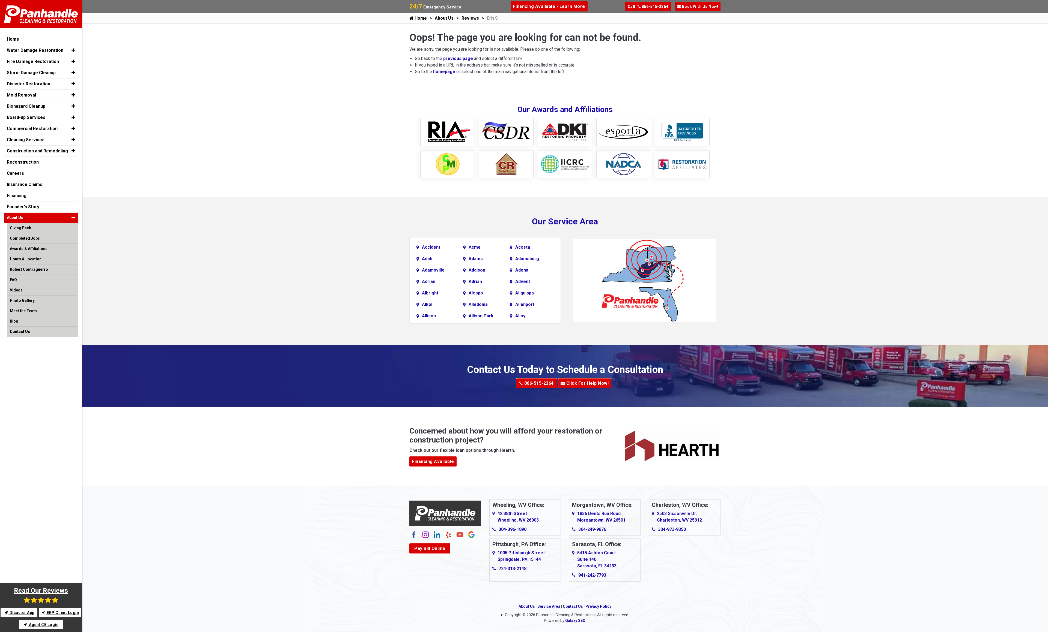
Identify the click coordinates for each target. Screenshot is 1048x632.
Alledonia (478, 304)
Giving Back (20, 228)
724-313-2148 (512, 568)
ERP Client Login (62, 612)
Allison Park (481, 315)
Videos (16, 290)
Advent (522, 281)
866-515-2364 (538, 383)
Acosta (522, 247)
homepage (444, 71)
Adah (427, 258)
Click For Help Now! (587, 383)
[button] (73, 50)
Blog (14, 321)
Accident (431, 247)
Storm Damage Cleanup (31, 72)
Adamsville (433, 270)
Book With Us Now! (699, 6)
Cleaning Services (25, 139)
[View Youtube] (460, 534)
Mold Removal (21, 95)
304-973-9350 (672, 529)
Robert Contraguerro (29, 269)
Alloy (520, 315)
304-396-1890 (512, 529)
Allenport (524, 304)
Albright (430, 293)
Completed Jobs (25, 238)
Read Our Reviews (41, 590)
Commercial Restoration (32, 128)
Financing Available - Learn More (549, 6)
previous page (458, 58)
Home (420, 18)
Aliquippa (524, 293)
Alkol (427, 304)
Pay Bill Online (429, 548)
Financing (16, 195)
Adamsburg (527, 258)
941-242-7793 (592, 575)
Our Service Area (565, 221)
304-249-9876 (592, 529)
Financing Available (433, 461)
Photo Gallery (22, 300)
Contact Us (573, 606)
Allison (429, 315)
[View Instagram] (425, 534)
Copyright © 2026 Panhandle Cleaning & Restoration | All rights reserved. (567, 615)
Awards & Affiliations (28, 248)
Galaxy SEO (575, 620)
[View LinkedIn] (437, 534)
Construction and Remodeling (37, 151)
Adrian (428, 281)
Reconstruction (23, 162)
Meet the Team (23, 311)
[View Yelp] (448, 534)
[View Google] (471, 534)
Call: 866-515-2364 (648, 6)
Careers (15, 173)
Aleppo (476, 293)
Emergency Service (435, 7)
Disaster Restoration (28, 83)
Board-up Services (26, 117)
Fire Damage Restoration (33, 61)
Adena (521, 270)
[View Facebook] (414, 534)
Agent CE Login (43, 624)
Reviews (470, 18)
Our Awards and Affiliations (565, 109)
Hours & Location (25, 259)
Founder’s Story (23, 206)
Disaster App (21, 612)
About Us (444, 18)
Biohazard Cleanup (26, 106)
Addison (477, 270)
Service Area (548, 606)
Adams (476, 258)
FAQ (13, 280)
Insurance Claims (24, 184)
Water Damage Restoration (35, 50)
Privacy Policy (598, 606)
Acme (475, 247)
